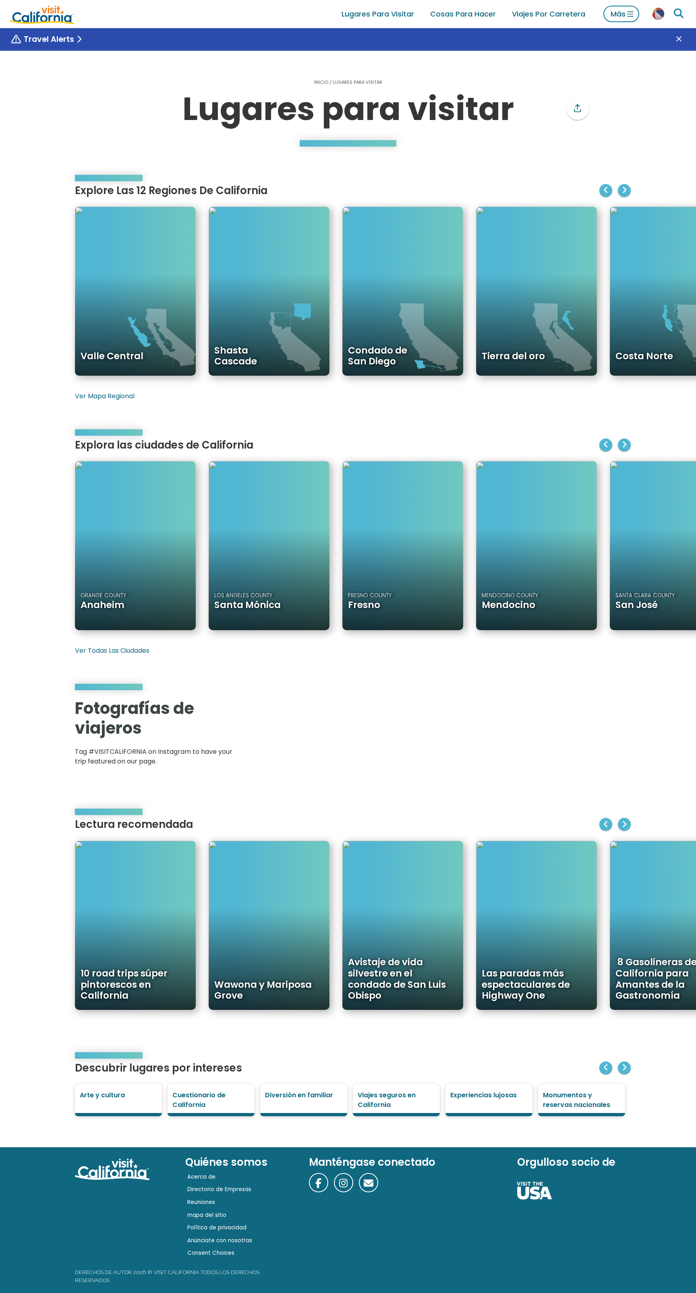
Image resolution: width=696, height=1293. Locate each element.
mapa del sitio (206, 1215)
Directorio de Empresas (219, 1189)
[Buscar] (678, 14)
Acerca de (201, 1177)
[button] (577, 108)
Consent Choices (210, 1253)
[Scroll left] (605, 190)
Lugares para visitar (378, 14)
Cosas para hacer (463, 14)
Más (618, 14)
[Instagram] (586, 735)
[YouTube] (609, 735)
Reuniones (201, 1202)
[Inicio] (42, 14)
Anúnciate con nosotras (219, 1240)
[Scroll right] (624, 190)
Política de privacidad (216, 1227)
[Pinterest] (597, 735)
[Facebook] (318, 1182)
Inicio (321, 82)
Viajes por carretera (548, 14)
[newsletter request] (368, 1182)
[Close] (684, 39)
